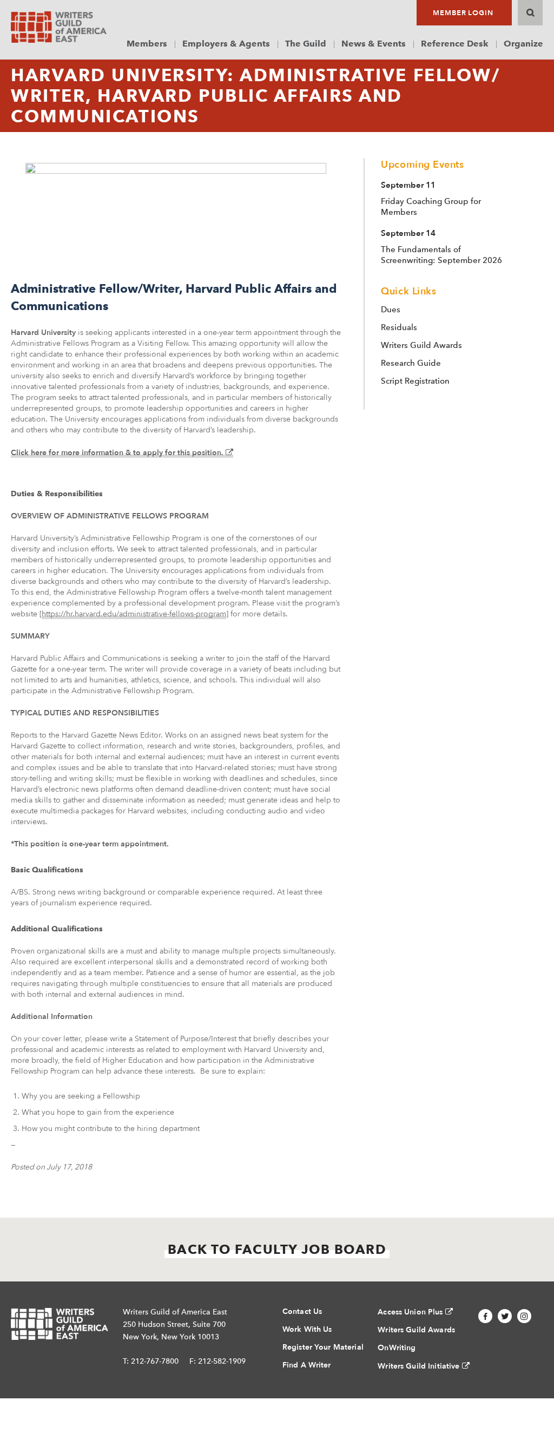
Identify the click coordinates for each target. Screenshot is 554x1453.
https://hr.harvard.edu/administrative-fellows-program (134, 614)
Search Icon (530, 12)
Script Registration (415, 381)
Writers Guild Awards (421, 345)
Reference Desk (455, 43)
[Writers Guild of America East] (59, 27)
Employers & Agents (226, 43)
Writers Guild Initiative (418, 1366)
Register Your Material (323, 1347)
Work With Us (307, 1329)
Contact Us (302, 1311)
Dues (390, 309)
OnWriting (397, 1348)
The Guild (305, 43)
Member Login (463, 13)
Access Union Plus (410, 1312)
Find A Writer (306, 1365)
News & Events (373, 43)
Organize (523, 43)
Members (147, 43)
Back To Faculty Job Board (277, 1249)
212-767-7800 (155, 1361)
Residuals (399, 327)
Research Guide (411, 363)
